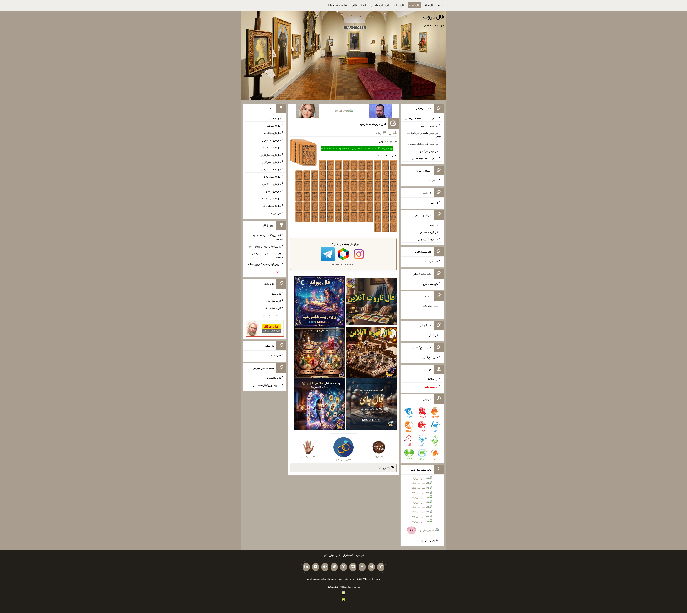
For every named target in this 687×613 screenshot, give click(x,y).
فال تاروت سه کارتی (271, 147)
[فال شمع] (319, 353)
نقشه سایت (332, 586)
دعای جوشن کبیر (430, 305)
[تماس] (343, 567)
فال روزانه (399, 5)
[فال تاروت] (371, 302)
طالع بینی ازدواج (430, 283)
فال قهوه (434, 224)
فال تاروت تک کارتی (271, 140)
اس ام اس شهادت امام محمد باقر (422, 143)
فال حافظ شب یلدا (272, 308)
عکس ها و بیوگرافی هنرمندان (267, 384)
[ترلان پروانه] (344, 111)
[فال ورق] (319, 404)
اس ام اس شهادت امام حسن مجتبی (421, 118)
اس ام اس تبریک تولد (428, 151)
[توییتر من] (334, 567)
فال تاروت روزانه (273, 118)
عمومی (379, 467)
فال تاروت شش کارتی (270, 169)
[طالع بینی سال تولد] (422, 505)
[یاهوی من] (380, 567)
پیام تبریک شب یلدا (271, 315)
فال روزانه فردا (273, 377)
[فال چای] (371, 404)
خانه (440, 5)
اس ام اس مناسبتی (380, 5)
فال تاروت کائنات (272, 132)
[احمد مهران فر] (380, 111)
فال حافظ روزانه (273, 300)
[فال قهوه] (371, 353)
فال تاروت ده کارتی (271, 183)
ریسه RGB (433, 379)
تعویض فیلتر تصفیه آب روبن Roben (264, 264)
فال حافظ (428, 5)
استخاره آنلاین (359, 5)
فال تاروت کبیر (273, 125)
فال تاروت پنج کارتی (271, 162)
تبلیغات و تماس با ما (337, 5)
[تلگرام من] (371, 567)
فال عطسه (276, 355)
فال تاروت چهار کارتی (271, 154)
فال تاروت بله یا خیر (271, 205)
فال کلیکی (433, 335)
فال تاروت (414, 5)
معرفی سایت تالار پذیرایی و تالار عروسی (267, 255)
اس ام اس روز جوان (429, 125)
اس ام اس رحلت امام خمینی (425, 158)
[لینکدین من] (306, 567)
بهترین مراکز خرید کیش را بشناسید (264, 246)
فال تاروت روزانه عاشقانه (268, 198)
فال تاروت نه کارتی (373, 123)
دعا (436, 313)
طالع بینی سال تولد (429, 540)
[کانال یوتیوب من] (315, 567)
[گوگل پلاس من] (324, 567)
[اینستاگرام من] (352, 567)
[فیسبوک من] (362, 567)
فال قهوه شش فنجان (428, 239)
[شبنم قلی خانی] (307, 111)
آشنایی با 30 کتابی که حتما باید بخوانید (267, 237)
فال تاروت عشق (273, 191)
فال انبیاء (434, 202)
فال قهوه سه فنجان (429, 232)
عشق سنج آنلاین (430, 357)
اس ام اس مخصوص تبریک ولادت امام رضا (424, 134)
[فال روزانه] (319, 302)
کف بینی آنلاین (431, 261)
